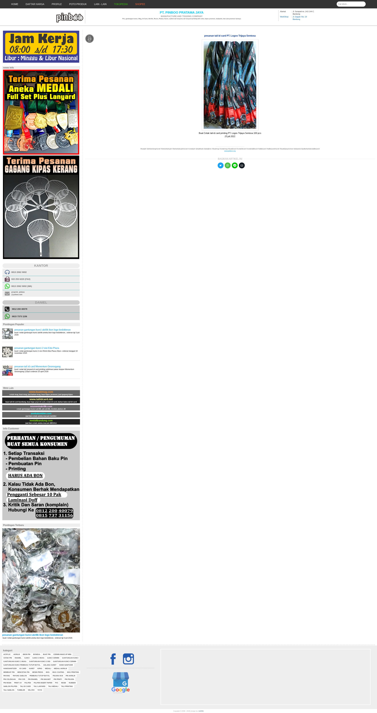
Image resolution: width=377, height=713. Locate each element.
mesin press (37, 672)
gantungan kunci (70, 658)
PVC (56, 683)
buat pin (47, 654)
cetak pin (7, 658)
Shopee (140, 4)
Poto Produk (78, 4)
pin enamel (33, 679)
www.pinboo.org (230, 151)
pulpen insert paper (43, 683)
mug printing (73, 672)
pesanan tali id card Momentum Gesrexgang (37, 366)
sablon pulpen (10, 686)
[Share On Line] (235, 165)
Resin (63, 683)
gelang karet (49, 665)
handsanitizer (10, 668)
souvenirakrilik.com (41, 406)
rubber (72, 683)
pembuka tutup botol (40, 676)
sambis (201, 711)
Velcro (31, 690)
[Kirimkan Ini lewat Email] (242, 165)
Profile (57, 4)
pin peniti (58, 679)
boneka (36, 654)
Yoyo (39, 690)
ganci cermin (53, 658)
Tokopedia (121, 4)
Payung (6, 676)
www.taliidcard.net (41, 399)
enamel (18, 658)
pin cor (21, 679)
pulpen (27, 683)
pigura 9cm (58, 676)
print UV (18, 683)
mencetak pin (23, 672)
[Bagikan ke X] (221, 165)
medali (48, 668)
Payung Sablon (20, 676)
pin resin (7, 683)
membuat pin (9, 672)
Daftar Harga (35, 4)
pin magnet (46, 679)
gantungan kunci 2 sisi (39, 661)
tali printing (67, 686)
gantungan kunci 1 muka (14, 661)
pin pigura (69, 679)
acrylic (7, 654)
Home (14, 4)
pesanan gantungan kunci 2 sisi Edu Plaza (36, 348)
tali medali (53, 686)
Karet (32, 668)
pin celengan (9, 679)
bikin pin (26, 654)
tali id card (25, 686)
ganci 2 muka (38, 658)
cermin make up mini (62, 654)
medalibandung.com (41, 420)
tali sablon (8, 690)
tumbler (21, 690)
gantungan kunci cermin (64, 661)
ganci (27, 658)
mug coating (58, 672)
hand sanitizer (66, 665)
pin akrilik (70, 676)
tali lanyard (39, 686)
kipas (39, 668)
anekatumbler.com (41, 413)
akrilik (16, 654)
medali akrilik (60, 668)
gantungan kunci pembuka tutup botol (21, 665)
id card (22, 668)
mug (48, 672)
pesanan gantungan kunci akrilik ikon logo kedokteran (42, 329)
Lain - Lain (100, 4)
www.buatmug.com (41, 391)
